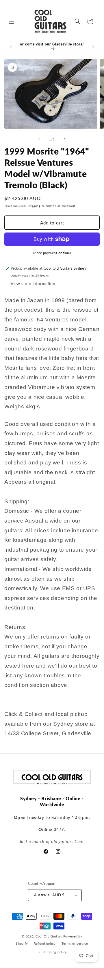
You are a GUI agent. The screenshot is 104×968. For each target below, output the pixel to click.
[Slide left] (39, 139)
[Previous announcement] (10, 46)
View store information (33, 283)
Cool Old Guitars (49, 936)
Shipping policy (55, 952)
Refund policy (45, 943)
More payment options (52, 253)
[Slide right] (64, 139)
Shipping (34, 205)
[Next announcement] (93, 46)
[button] (11, 21)
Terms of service (75, 943)
